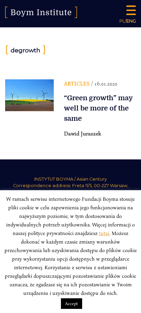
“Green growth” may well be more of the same (98, 108)
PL (122, 21)
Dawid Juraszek (82, 133)
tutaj (104, 233)
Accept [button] (71, 303)
